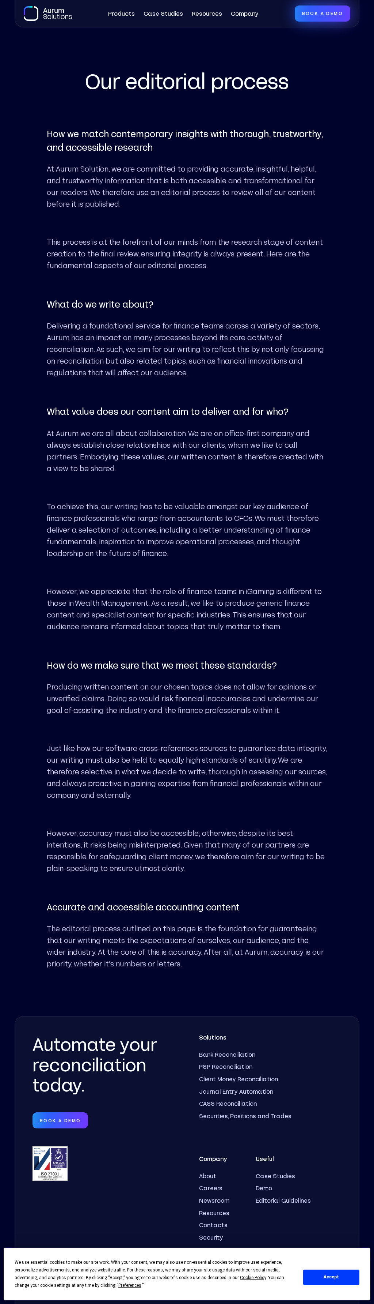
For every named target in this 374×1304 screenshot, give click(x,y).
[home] (48, 13)
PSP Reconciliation (225, 1066)
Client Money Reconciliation (238, 1078)
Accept (331, 1276)
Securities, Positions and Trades (245, 1115)
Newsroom (214, 1200)
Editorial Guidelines (283, 1200)
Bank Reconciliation (227, 1054)
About (207, 1175)
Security (211, 1237)
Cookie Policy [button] (253, 1277)
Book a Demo (322, 13)
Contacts (213, 1224)
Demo (264, 1187)
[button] (121, 13)
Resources (207, 13)
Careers (210, 1187)
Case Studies (163, 13)
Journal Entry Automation (236, 1091)
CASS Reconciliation (228, 1103)
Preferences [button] (129, 1285)
